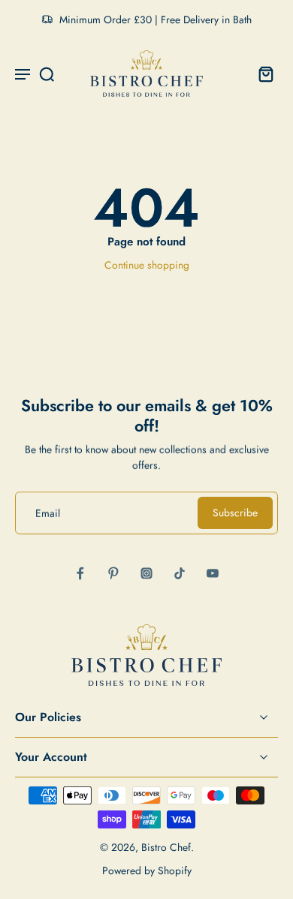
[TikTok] (179, 573)
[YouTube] (212, 573)
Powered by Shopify (147, 870)
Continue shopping (146, 264)
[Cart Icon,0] (261, 74)
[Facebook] (80, 573)
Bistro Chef (166, 847)
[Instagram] (146, 573)
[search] (46, 74)
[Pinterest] (113, 573)
